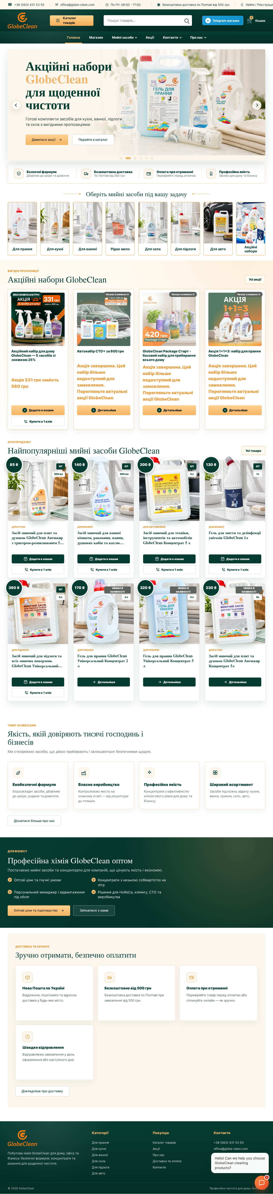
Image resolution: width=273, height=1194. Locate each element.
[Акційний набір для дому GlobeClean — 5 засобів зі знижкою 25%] (38, 317)
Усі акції (255, 279)
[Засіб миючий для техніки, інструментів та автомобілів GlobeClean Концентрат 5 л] (168, 488)
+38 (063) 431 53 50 (229, 1142)
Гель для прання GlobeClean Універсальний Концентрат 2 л (102, 661)
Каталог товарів (164, 1142)
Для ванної (100, 1155)
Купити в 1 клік (40, 421)
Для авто (98, 1173)
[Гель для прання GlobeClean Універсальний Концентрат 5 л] (168, 611)
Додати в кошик (41, 410)
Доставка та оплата (167, 1161)
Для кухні (99, 1148)
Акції (150, 37)
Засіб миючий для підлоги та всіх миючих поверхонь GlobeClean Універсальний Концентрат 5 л (37, 663)
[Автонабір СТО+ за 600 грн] (104, 317)
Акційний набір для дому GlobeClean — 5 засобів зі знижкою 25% (33, 355)
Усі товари (253, 450)
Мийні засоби (123, 37)
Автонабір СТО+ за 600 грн (100, 351)
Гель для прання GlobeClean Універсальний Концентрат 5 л (168, 661)
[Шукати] (186, 20)
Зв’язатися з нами (92, 140)
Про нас (196, 37)
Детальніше (107, 410)
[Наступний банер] (256, 105)
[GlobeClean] (22, 20)
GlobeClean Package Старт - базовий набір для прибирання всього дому (169, 355)
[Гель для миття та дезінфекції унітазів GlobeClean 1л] (233, 488)
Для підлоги (100, 1167)
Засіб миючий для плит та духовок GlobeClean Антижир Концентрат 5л (234, 661)
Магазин (96, 37)
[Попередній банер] (16, 105)
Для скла (98, 1161)
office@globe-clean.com (231, 1148)
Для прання (100, 1142)
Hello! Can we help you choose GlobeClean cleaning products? (240, 1163)
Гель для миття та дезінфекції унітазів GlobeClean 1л (235, 535)
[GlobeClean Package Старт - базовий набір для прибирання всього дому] (169, 317)
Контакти (170, 37)
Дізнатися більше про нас (34, 821)
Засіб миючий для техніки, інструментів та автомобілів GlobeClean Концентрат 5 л (167, 537)
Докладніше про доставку (42, 1091)
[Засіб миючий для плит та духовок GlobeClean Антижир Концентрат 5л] (233, 611)
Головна (73, 37)
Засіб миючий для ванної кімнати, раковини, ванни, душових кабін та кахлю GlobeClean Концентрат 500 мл (101, 543)
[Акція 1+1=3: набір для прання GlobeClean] (235, 317)
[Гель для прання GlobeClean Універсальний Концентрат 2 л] (102, 611)
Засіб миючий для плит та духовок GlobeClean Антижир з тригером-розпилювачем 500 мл (38, 540)
